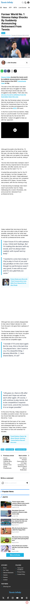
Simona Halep (5, 77)
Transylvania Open (21, 449)
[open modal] (28, 3)
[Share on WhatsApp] (2, 71)
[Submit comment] (27, 483)
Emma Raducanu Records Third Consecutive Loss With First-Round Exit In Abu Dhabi (18, 282)
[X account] (3, 598)
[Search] (23, 3)
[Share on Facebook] (5, 71)
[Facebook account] (8, 598)
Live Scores (22, 7)
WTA (15, 7)
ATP (10, 7)
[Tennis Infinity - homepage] (7, 3)
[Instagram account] (13, 598)
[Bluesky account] (22, 598)
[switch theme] (25, 2)
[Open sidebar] (1, 8)
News (5, 7)
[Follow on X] (27, 62)
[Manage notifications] (27, 602)
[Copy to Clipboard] (15, 71)
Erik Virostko (8, 35)
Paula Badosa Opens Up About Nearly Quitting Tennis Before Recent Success (18, 439)
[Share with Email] (12, 71)
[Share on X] (8, 71)
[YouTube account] (17, 598)
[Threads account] (27, 598)
